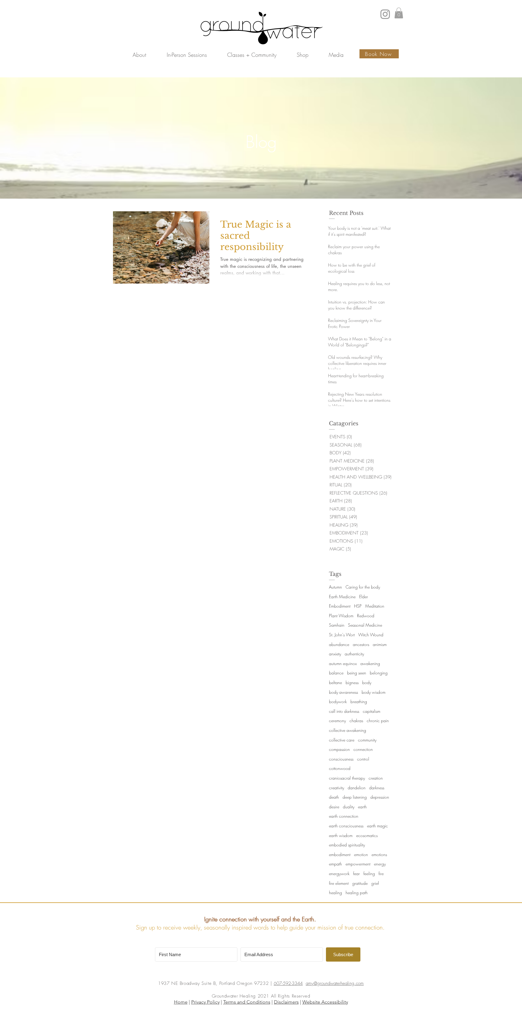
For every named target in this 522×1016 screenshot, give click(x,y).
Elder (363, 596)
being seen (356, 673)
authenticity (354, 654)
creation (376, 778)
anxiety (335, 654)
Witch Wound (370, 635)
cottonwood (339, 768)
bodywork (338, 701)
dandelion (357, 787)
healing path (357, 892)
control (363, 759)
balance (336, 673)
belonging (379, 673)
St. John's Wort (342, 635)
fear (356, 873)
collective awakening (347, 730)
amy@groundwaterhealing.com (335, 983)
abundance (339, 644)
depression (379, 797)
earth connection (343, 816)
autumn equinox (343, 663)
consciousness (341, 759)
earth (362, 807)
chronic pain (378, 720)
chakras (356, 720)
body (366, 682)
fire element (339, 883)
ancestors (361, 644)
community (367, 740)
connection (363, 749)
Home (181, 1002)
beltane (335, 682)
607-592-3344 (288, 983)
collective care (341, 740)
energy (380, 864)
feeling (369, 873)
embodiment (339, 854)
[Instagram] (385, 14)
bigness (352, 682)
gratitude (360, 883)
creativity (336, 787)
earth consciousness (346, 826)
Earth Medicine (342, 596)
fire (381, 873)
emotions (379, 854)
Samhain (336, 625)
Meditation (374, 606)
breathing (358, 701)
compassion (339, 749)
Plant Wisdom (341, 615)
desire (334, 807)
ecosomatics (367, 835)
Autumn (335, 587)
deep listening (355, 797)
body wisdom (373, 692)
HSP (358, 606)
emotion (361, 854)
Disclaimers (286, 1002)
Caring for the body (363, 587)
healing (335, 892)
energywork (339, 873)
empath (335, 864)
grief (375, 883)
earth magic (377, 826)
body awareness (343, 692)
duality (348, 807)
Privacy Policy (205, 1002)
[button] (139, 54)
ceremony (337, 720)
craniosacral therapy (347, 778)
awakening (370, 663)
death (334, 797)
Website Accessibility (325, 1002)
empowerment (358, 864)
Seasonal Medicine (365, 625)
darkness (376, 787)
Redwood (365, 615)
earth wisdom (341, 835)
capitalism (371, 711)
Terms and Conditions (246, 1002)
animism (380, 644)
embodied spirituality (347, 845)
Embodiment (339, 606)
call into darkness (344, 711)
